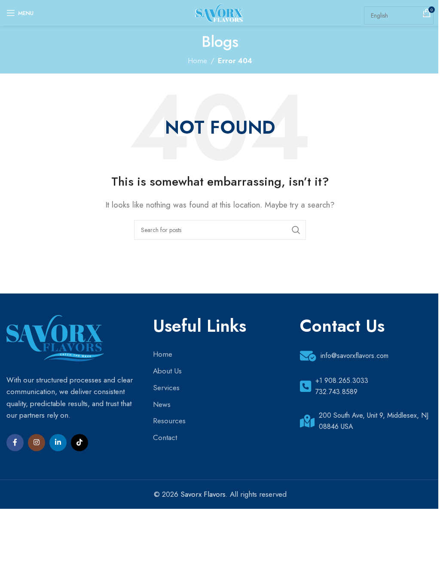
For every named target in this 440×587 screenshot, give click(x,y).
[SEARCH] (296, 230)
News (162, 404)
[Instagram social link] (36, 442)
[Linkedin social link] (58, 442)
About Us (167, 371)
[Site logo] (220, 12)
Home (162, 354)
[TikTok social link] (79, 442)
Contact (165, 437)
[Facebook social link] (15, 442)
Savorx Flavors (203, 494)
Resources (169, 421)
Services (166, 387)
